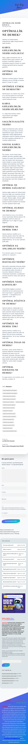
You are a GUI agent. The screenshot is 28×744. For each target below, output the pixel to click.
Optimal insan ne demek (8, 402)
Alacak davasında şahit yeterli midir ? (10, 564)
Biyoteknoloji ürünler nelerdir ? (10, 581)
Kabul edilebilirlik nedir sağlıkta (10, 393)
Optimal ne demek (20, 402)
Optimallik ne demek (7, 410)
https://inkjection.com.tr (7, 533)
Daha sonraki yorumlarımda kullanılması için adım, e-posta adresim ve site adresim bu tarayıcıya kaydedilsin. (14, 508)
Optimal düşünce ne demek (9, 399)
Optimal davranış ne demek (9, 396)
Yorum (3, 468)
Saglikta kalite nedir (7, 428)
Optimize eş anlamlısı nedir (9, 413)
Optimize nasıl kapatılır (8, 422)
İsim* (3, 485)
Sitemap (16, 533)
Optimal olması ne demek (8, 407)
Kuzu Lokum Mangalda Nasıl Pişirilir (13, 446)
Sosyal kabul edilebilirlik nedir (9, 431)
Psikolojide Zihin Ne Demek (8, 678)
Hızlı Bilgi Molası (19, 6)
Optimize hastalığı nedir (8, 419)
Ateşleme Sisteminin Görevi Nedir (9, 673)
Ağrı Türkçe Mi (5, 683)
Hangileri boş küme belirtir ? (9, 577)
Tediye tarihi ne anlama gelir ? (10, 573)
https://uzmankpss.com (7, 530)
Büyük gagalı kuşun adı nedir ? (10, 569)
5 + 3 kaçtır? (5, 513)
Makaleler (9, 386)
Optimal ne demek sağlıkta (9, 405)
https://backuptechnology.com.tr (9, 531)
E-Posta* (4, 492)
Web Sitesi (4, 499)
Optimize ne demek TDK (8, 425)
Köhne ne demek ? (7, 549)
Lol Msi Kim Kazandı (8, 441)
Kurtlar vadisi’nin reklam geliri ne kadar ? (10, 554)
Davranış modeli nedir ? (8, 545)
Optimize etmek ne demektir (9, 416)
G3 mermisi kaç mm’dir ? (8, 559)
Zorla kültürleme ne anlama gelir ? (10, 586)
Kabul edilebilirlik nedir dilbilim (9, 390)
